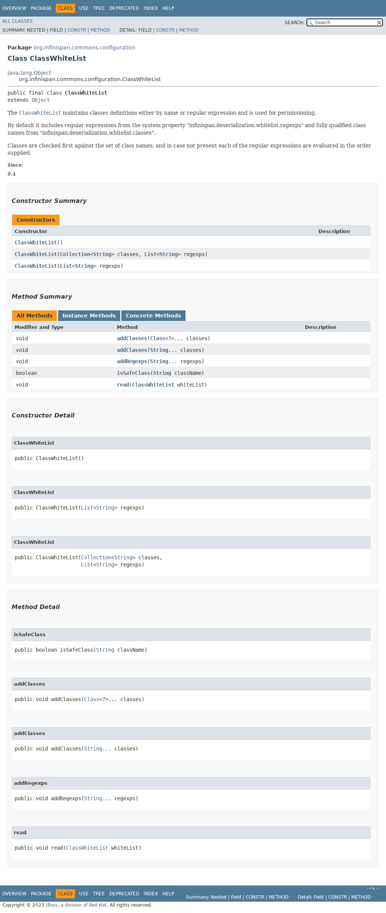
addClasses (132, 338)
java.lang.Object (29, 73)
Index (151, 8)
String (102, 254)
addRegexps (132, 361)
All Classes (17, 21)
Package (41, 8)
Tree (99, 8)
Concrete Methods (153, 316)
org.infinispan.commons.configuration (84, 47)
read (123, 385)
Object (41, 100)
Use (84, 8)
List (150, 254)
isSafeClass (133, 373)
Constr (76, 30)
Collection (75, 254)
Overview (14, 8)
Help (168, 8)
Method (100, 30)
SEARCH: (294, 22)
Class (157, 338)
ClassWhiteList (36, 242)
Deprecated (124, 8)
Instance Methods (89, 316)
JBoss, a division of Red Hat (76, 905)
